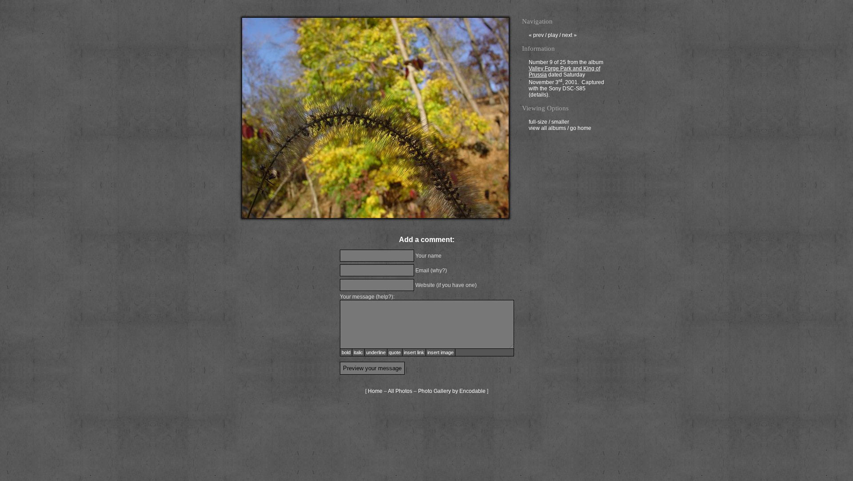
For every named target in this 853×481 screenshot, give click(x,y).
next (569, 35)
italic (358, 352)
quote (395, 352)
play (553, 35)
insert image (440, 352)
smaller (560, 122)
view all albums (547, 128)
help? (384, 297)
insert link (414, 352)
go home (580, 128)
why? (438, 270)
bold (346, 352)
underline (376, 352)
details (538, 95)
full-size (538, 122)
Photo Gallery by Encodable (452, 391)
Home (375, 391)
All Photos (400, 391)
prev (536, 35)
